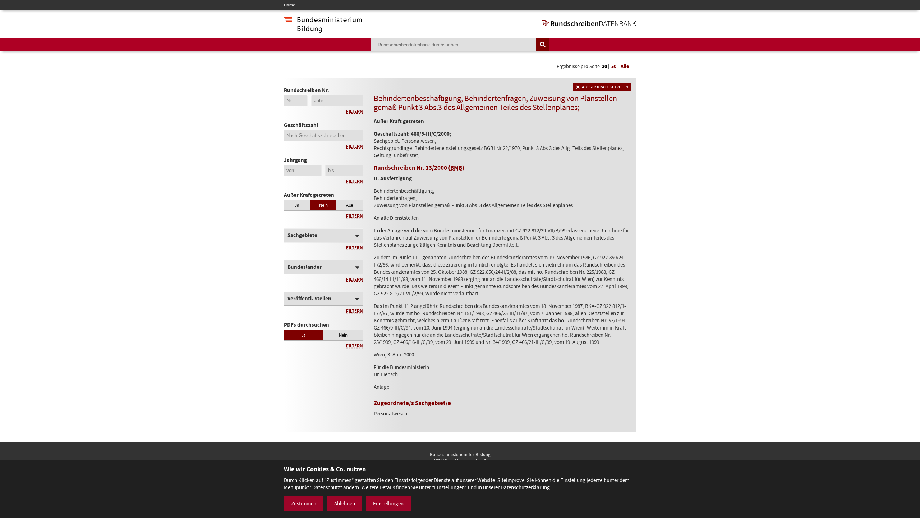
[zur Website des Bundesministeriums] (323, 29)
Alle (625, 66)
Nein (323, 205)
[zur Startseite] (589, 23)
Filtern (354, 111)
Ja (297, 205)
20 (604, 66)
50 (613, 66)
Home (289, 5)
